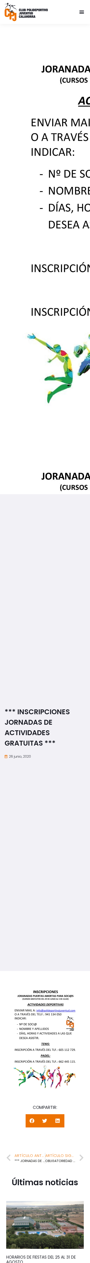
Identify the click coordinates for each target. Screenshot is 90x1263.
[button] (81, 12)
